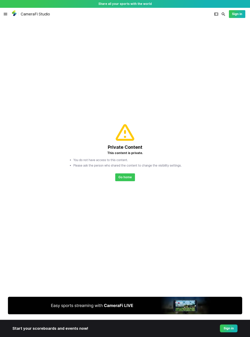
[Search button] (223, 14)
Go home (125, 177)
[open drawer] (5, 14)
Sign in (237, 14)
